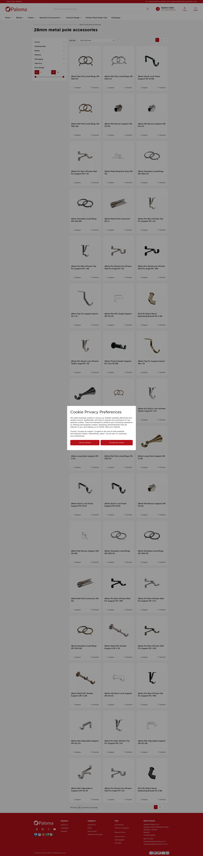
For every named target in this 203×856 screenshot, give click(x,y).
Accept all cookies (116, 442)
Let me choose (85, 442)
